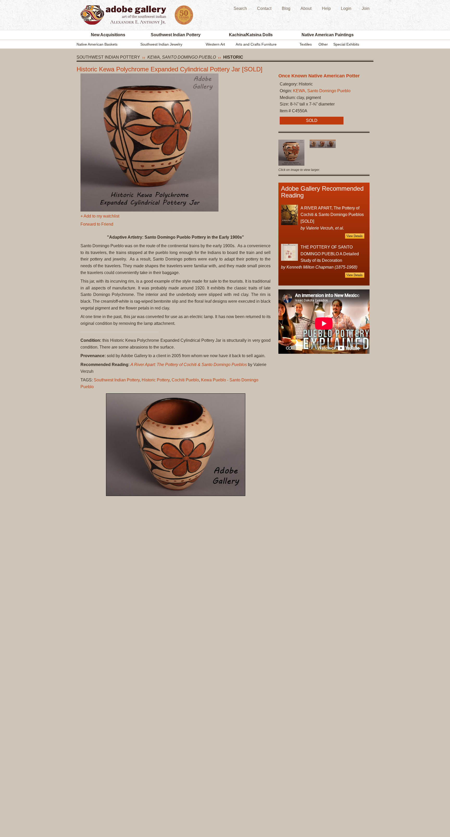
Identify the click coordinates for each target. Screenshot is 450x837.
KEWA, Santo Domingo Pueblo (181, 57)
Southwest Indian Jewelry (161, 44)
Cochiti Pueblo (185, 380)
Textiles (305, 44)
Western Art (215, 44)
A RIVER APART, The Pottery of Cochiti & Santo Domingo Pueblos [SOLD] (332, 215)
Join (366, 8)
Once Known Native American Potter (319, 75)
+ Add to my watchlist (99, 216)
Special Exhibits (346, 44)
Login (346, 8)
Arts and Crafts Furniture (256, 44)
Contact (264, 8)
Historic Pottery (156, 380)
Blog (286, 8)
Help (326, 8)
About (306, 8)
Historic (233, 57)
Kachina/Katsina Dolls (251, 35)
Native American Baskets (97, 44)
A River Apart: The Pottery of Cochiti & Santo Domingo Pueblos (188, 364)
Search (240, 8)
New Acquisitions (108, 35)
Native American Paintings (328, 35)
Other (323, 44)
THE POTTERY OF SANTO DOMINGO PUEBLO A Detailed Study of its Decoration (330, 254)
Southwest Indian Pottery (176, 35)
